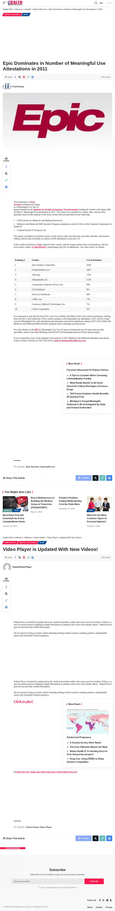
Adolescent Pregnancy (79, 737)
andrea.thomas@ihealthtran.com (70, 340)
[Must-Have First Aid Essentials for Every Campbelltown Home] (15, 503)
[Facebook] (99, 900)
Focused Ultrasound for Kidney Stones (87, 370)
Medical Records (12, 14)
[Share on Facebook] (15, 77)
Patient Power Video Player (39, 827)
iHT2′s (38, 329)
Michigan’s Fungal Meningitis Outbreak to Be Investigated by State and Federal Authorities (86, 404)
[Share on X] (19, 77)
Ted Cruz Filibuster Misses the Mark (89, 747)
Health (7, 510)
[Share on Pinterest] (24, 77)
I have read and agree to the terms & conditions (59, 887)
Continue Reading (13, 848)
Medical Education (27, 542)
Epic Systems (32, 467)
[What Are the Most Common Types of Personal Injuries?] (99, 503)
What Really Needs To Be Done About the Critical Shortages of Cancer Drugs (87, 386)
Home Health (10, 542)
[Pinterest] (107, 900)
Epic (39, 244)
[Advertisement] (57, 38)
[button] (5, 3)
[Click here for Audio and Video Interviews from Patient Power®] (45, 771)
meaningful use (47, 467)
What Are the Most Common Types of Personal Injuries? (96, 518)
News (26, 14)
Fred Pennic (18, 86)
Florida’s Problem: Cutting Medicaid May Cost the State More (70, 501)
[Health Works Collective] (15, 3)
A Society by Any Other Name (85, 742)
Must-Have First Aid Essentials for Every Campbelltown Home (14, 518)
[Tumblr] (110, 900)
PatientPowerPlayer (22, 567)
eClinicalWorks (39, 247)
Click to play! (23, 701)
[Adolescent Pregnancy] (88, 721)
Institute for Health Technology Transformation (55, 209)
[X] (103, 900)
